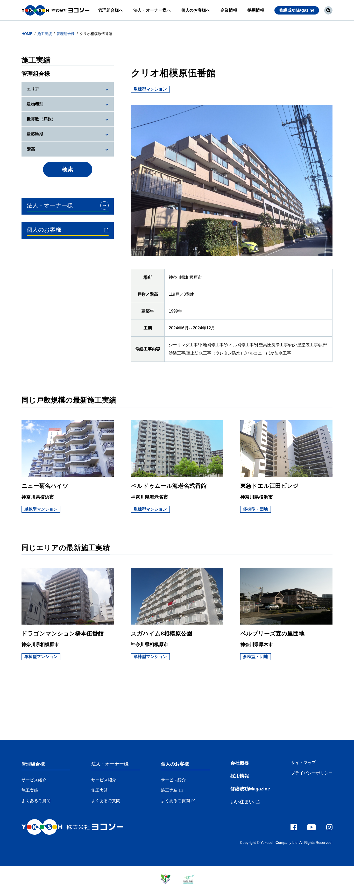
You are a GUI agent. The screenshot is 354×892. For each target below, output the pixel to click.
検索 (67, 169)
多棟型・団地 (255, 509)
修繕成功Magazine (296, 10)
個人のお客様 (175, 764)
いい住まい (242, 801)
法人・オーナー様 (110, 764)
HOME (27, 34)
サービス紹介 (34, 780)
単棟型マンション (41, 509)
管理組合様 (66, 34)
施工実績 (45, 34)
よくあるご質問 (36, 800)
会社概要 (239, 763)
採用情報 (239, 776)
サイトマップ (303, 762)
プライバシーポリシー (311, 773)
